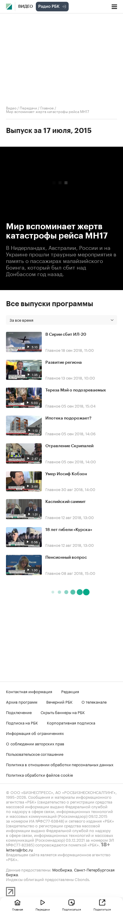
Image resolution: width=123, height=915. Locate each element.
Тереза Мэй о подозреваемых (75, 390)
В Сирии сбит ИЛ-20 (65, 334)
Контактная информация (29, 691)
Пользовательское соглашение (34, 754)
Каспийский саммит (65, 502)
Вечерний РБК (59, 702)
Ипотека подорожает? (68, 418)
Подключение (19, 712)
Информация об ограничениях (35, 733)
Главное (47, 107)
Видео (25, 6)
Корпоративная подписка (71, 722)
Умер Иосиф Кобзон (66, 474)
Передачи (28, 107)
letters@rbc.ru (19, 849)
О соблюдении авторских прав (35, 743)
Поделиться (102, 909)
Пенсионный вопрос (66, 557)
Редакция (70, 691)
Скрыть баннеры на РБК (63, 712)
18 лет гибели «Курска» (68, 530)
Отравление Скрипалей (69, 446)
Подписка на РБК (22, 722)
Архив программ (21, 702)
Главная (17, 909)
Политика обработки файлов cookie (39, 775)
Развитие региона (63, 362)
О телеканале (94, 702)
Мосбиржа (62, 869)
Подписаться (71, 909)
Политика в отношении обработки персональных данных (59, 764)
